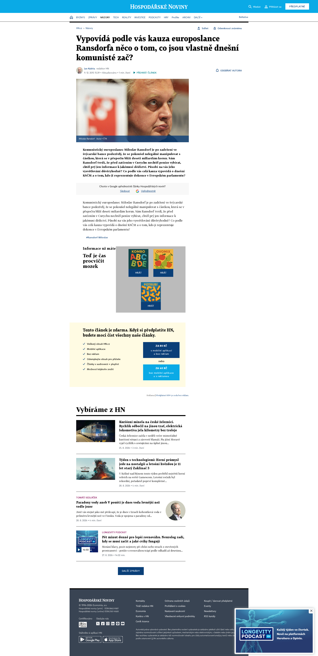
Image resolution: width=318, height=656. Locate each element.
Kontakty (140, 601)
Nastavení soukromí (175, 611)
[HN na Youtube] (122, 623)
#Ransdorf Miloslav (97, 237)
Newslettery (210, 611)
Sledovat (125, 191)
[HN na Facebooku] (103, 623)
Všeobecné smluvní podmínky (180, 616)
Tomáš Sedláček (86, 497)
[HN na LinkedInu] (112, 623)
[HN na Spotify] (117, 623)
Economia (141, 611)
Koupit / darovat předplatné (218, 601)
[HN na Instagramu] (107, 623)
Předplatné (297, 6)
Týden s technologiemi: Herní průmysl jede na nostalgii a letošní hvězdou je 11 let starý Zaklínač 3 (150, 464)
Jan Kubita (89, 68)
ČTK (105, 139)
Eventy (207, 606)
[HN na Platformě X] (98, 623)
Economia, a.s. (100, 605)
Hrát (138, 272)
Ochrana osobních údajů (177, 601)
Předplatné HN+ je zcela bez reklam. (172, 395)
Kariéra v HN (142, 616)
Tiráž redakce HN (144, 606)
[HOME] (71, 18)
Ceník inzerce (142, 621)
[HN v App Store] (113, 639)
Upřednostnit (148, 191)
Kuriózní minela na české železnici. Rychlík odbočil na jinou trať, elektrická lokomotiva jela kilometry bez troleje (150, 426)
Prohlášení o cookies (175, 606)
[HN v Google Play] (90, 639)
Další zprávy (131, 570)
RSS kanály (209, 616)
